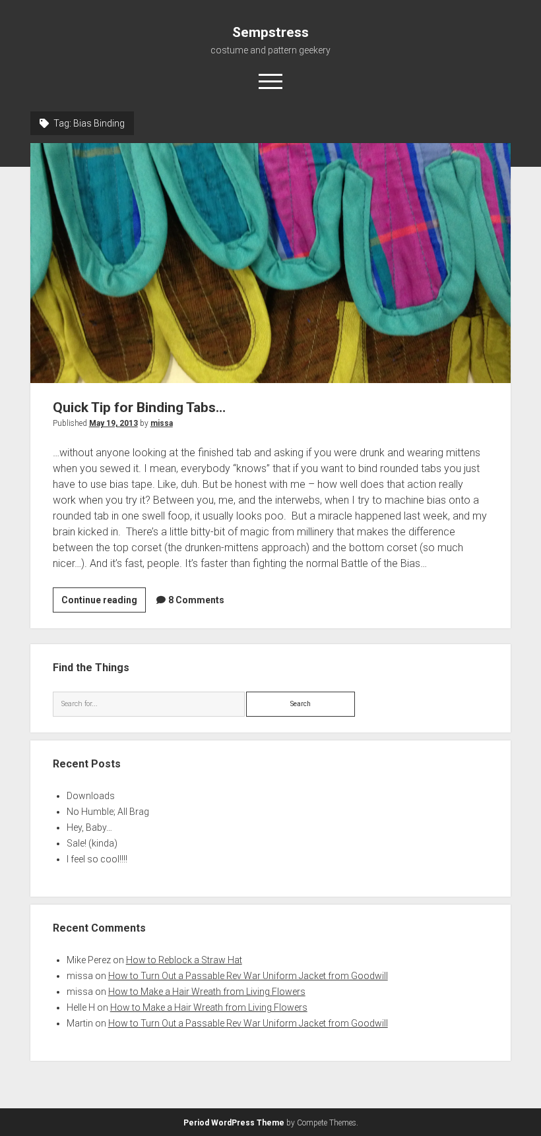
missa (161, 423)
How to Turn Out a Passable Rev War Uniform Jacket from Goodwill (248, 976)
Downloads (91, 796)
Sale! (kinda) (92, 843)
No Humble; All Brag (108, 811)
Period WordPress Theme (233, 1122)
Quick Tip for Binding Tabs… (270, 263)
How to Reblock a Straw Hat (184, 960)
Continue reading (103, 603)
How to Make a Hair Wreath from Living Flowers (206, 991)
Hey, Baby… (89, 827)
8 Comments (196, 600)
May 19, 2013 (113, 423)
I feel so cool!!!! (97, 859)
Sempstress (270, 32)
